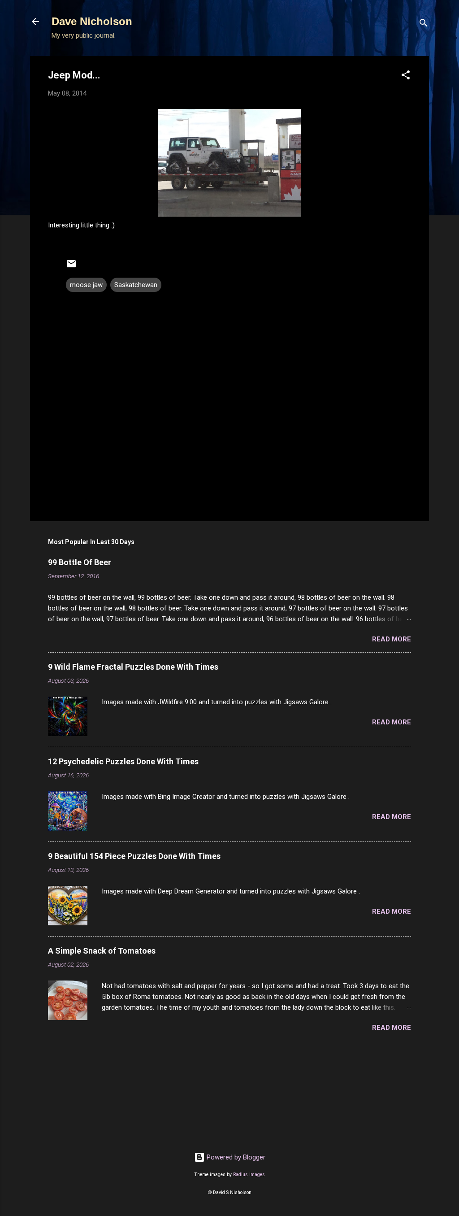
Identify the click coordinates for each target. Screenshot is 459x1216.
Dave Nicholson (92, 21)
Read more (391, 639)
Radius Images (249, 1174)
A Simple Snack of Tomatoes (102, 950)
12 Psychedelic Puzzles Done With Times (123, 761)
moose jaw (86, 285)
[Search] (423, 24)
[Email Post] (71, 267)
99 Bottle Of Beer (79, 562)
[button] (405, 76)
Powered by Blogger (235, 1157)
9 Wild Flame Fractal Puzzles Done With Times (133, 666)
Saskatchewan (135, 285)
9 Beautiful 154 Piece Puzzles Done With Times (134, 856)
